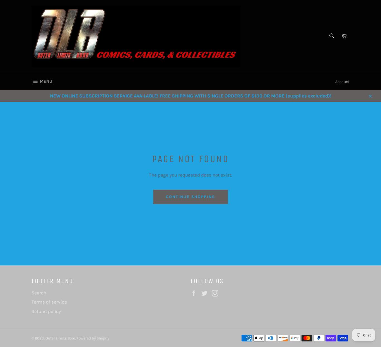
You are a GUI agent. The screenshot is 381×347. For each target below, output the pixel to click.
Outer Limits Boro (60, 338)
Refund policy (46, 311)
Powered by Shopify (92, 338)
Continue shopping (190, 196)
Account (342, 81)
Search (39, 292)
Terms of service (49, 302)
